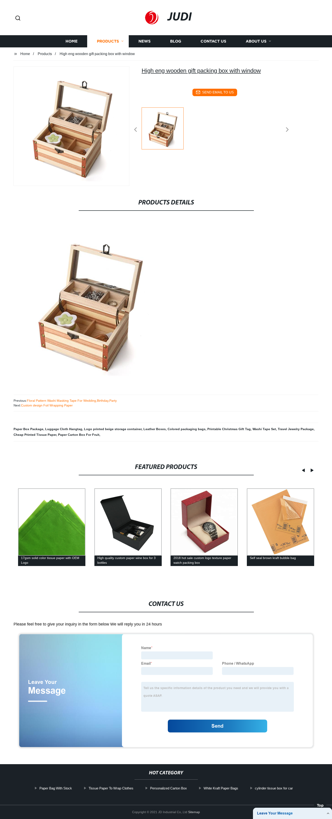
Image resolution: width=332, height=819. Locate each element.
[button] (18, 18)
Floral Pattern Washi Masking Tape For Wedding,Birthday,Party (72, 400)
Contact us (213, 41)
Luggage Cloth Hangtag (63, 429)
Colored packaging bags (187, 429)
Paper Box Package (28, 429)
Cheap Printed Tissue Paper (35, 434)
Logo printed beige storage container (113, 429)
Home (71, 41)
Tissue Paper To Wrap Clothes (111, 788)
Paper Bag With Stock (55, 788)
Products (108, 41)
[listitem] (166, 127)
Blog (175, 41)
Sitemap (194, 812)
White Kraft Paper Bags (220, 788)
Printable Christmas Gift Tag (229, 429)
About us (256, 41)
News (144, 41)
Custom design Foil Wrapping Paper (47, 405)
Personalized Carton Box (168, 788)
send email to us (218, 92)
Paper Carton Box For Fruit (78, 434)
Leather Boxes (154, 429)
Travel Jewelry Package (296, 429)
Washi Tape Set (264, 429)
